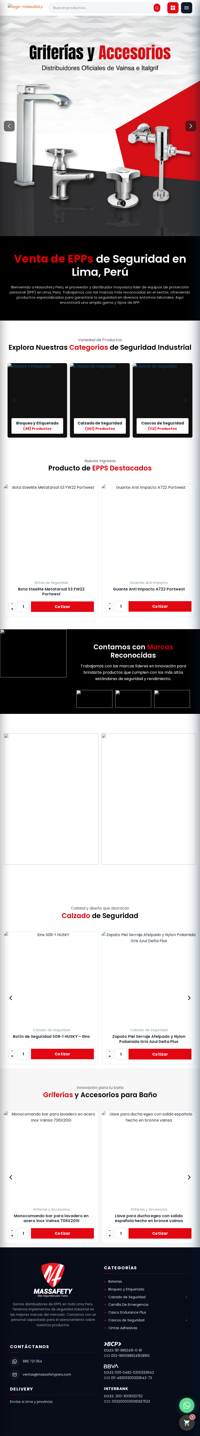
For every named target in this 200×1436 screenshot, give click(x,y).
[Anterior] (9, 126)
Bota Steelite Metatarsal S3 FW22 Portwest (51, 591)
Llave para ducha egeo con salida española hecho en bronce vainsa (149, 1218)
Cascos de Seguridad (126, 1320)
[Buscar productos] (157, 8)
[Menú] (186, 7)
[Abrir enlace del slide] (100, 126)
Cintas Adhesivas (122, 1328)
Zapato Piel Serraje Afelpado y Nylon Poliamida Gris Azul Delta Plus (51, 1039)
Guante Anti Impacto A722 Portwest (149, 589)
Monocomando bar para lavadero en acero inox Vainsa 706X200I (51, 1218)
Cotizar (62, 606)
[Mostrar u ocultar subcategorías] (186, 1297)
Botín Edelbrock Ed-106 (149, 1036)
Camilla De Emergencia (128, 1304)
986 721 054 (32, 1361)
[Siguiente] (190, 126)
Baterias (115, 1281)
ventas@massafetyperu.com (47, 1374)
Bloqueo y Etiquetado (126, 1289)
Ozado (147, 1426)
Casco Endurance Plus (127, 1312)
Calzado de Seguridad (127, 1297)
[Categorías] (173, 7)
